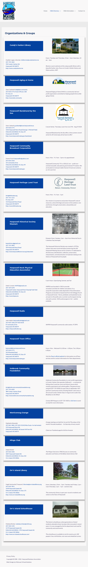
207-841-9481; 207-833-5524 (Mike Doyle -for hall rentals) (23, 425)
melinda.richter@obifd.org (23, 524)
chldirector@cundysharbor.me (30, 60)
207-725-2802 (10, 245)
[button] (60, 11)
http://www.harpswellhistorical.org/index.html (19, 251)
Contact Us (81, 11)
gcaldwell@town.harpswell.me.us (24, 125)
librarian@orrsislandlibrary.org (32, 484)
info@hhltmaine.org (11, 195)
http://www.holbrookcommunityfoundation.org (20, 395)
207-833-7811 (10, 486)
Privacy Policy (10, 556)
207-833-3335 (10, 452)
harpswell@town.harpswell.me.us (15, 348)
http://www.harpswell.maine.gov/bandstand (19, 136)
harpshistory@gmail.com (13, 243)
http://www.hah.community (14, 98)
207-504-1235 (10, 526)
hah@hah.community (21, 89)
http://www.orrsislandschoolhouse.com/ (17, 534)
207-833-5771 (10, 127)
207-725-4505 (10, 389)
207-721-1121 (10, 197)
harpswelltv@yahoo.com (21, 158)
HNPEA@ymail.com (21, 285)
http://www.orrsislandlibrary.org (15, 494)
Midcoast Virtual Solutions (24, 562)
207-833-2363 (10, 160)
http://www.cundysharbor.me (14, 68)
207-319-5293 (10, 287)
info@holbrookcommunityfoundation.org (18, 387)
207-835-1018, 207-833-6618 (15, 322)
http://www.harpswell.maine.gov (15, 169)
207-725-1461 (10, 62)
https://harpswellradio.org (13, 329)
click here (73, 400)
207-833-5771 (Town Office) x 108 (16, 91)
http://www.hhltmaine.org (13, 206)
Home (45, 11)
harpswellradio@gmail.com (21, 320)
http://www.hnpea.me (12, 296)
